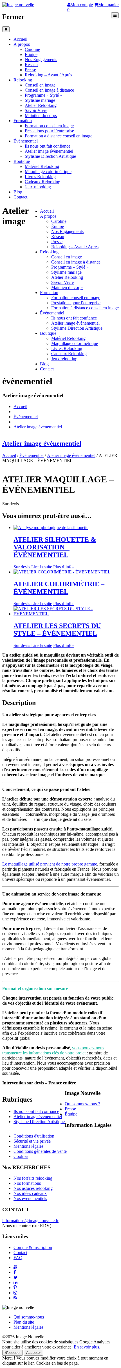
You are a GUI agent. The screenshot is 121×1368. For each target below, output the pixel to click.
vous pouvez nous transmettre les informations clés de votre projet (53, 1050)
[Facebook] (15, 1272)
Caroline (32, 49)
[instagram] (15, 1292)
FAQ (18, 1257)
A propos (22, 44)
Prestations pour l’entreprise (49, 130)
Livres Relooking (40, 176)
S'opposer (13, 1352)
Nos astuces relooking (33, 1188)
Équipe (31, 54)
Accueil (20, 39)
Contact (20, 197)
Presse (30, 69)
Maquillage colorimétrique (48, 171)
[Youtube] (15, 1267)
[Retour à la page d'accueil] (18, 4)
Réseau (31, 64)
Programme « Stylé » (43, 95)
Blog (18, 191)
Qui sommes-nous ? (82, 1103)
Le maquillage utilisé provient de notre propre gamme (49, 864)
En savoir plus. (87, 1347)
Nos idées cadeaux (30, 1193)
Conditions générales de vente (40, 1151)
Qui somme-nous (29, 1317)
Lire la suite (41, 566)
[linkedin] (15, 1282)
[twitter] (16, 1277)
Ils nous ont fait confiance (47, 146)
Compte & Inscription (33, 1247)
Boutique (22, 161)
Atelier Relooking (41, 105)
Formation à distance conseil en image (58, 135)
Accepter (33, 1352)
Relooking (23, 79)
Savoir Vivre (36, 110)
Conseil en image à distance (49, 90)
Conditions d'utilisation (34, 1136)
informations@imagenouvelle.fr (30, 1220)
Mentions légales (28, 1146)
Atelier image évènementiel (49, 151)
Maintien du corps (41, 115)
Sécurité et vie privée (32, 1141)
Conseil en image (40, 85)
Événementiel (26, 141)
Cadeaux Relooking (42, 181)
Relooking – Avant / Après (48, 74)
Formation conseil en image (49, 125)
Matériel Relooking (42, 166)
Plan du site (24, 1322)
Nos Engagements (41, 59)
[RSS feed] (15, 1297)
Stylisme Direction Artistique (50, 156)
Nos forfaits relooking (33, 1178)
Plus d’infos (63, 566)
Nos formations (27, 1183)
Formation (23, 120)
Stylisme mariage (40, 100)
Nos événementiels (30, 1198)
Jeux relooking (38, 186)
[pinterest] (15, 1287)
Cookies (21, 1156)
